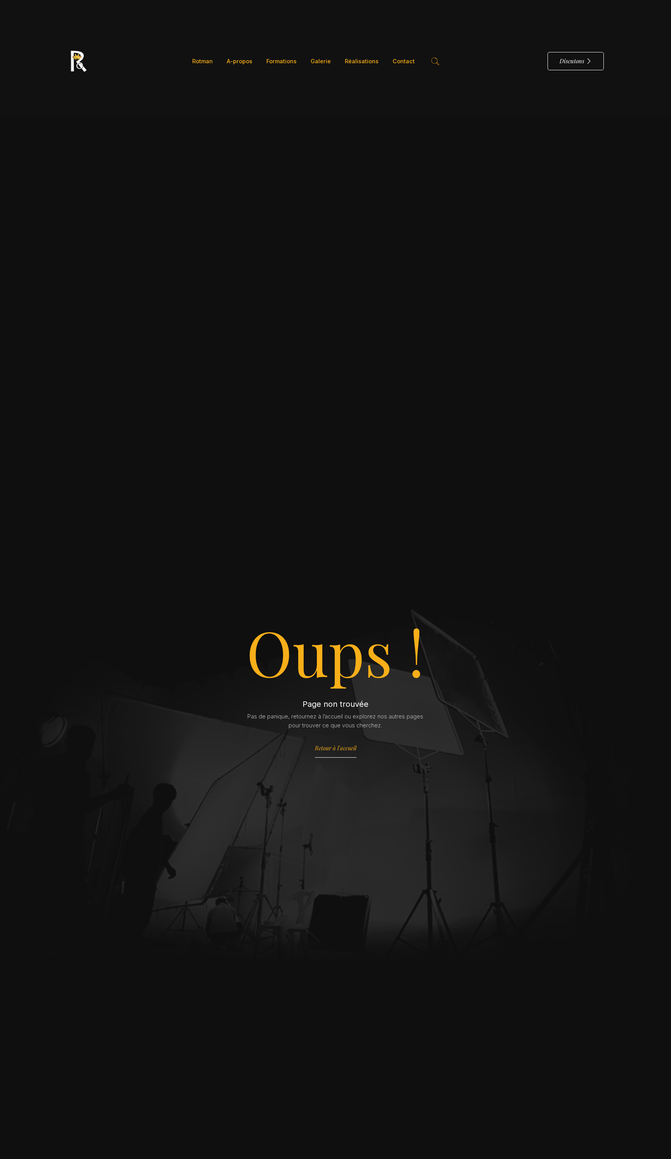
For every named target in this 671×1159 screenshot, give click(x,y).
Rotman (202, 61)
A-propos (239, 61)
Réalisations (362, 61)
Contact (404, 61)
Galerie (321, 61)
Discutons (572, 61)
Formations (281, 61)
